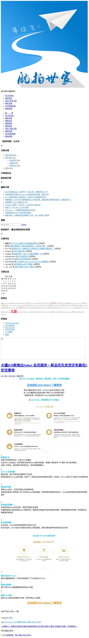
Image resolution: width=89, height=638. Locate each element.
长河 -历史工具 (11, 101)
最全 (22, 312)
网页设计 (13, 166)
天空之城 (7, 312)
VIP (14, 622)
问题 (30, 307)
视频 (58, 307)
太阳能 (11, 303)
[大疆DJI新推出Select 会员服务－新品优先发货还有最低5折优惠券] (43, 359)
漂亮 (27, 303)
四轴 (17, 303)
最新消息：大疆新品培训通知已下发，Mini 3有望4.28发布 (27, 215)
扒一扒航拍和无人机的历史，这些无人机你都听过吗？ (26, 197)
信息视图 (68, 303)
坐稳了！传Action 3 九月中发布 (17, 207)
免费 (28, 305)
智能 (78, 305)
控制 (64, 303)
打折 (53, 305)
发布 (50, 305)
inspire (72, 307)
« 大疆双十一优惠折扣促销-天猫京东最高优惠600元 (20, 626)
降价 (37, 312)
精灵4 (18, 312)
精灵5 (17, 307)
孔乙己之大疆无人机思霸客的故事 (24, 243)
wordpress (73, 303)
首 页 (9, 113)
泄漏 (62, 305)
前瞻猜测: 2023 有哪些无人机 (16, 202)
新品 (79, 312)
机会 (39, 303)
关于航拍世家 (10, 106)
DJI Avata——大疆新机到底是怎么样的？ (20, 210)
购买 (27, 307)
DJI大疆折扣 (10, 325)
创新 (41, 307)
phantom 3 (69, 312)
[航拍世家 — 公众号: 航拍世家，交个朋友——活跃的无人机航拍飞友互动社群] (44, 87)
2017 (46, 312)
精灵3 (24, 305)
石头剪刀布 (33, 312)
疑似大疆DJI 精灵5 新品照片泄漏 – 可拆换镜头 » (58, 626)
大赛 (39, 307)
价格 (53, 307)
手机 (57, 303)
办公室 (69, 305)
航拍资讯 (8, 123)
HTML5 (57, 305)
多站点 (23, 303)
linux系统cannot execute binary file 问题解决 (33, 262)
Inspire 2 (6, 303)
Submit (23, 224)
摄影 (32, 307)
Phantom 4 (3, 314)
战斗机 (83, 312)
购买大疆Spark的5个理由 (23, 264)
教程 (3, 312)
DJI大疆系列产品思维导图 (21, 259)
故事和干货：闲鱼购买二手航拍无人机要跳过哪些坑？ (32, 249)
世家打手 (19, 376)
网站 (6, 307)
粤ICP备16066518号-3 (23, 635)
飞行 (83, 307)
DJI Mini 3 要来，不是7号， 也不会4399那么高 (22, 205)
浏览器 (49, 307)
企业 (41, 305)
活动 (29, 303)
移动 (40, 312)
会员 (24, 622)
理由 (85, 303)
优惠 (73, 312)
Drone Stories (10, 328)
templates (35, 303)
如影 (24, 307)
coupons (11, 305)
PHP (86, 305)
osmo (83, 305)
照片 (44, 305)
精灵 (25, 312)
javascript (13, 307)
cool (43, 312)
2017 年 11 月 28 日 (8, 376)
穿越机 (76, 307)
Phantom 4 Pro (64, 307)
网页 (3, 305)
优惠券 (2, 307)
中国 (83, 303)
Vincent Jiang (10, 330)
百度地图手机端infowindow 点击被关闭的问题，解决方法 (27, 194)
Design (48, 303)
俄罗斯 (61, 303)
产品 (64, 312)
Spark (47, 305)
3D (48, 312)
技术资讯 (13, 160)
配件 (75, 305)
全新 (80, 305)
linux (69, 307)
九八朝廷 (8, 332)
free (85, 307)
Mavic (21, 305)
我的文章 (8, 103)
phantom (79, 303)
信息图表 (52, 312)
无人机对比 (9, 96)
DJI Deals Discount (12, 323)
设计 (35, 307)
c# (31, 303)
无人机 (53, 303)
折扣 (42, 303)
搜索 (14, 303)
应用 (9, 307)
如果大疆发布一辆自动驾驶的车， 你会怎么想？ (28, 246)
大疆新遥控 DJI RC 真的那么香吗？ (18, 213)
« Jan (3, 293)
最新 (59, 312)
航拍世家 (10, 635)
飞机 (18, 305)
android (45, 307)
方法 (76, 312)
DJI (21, 307)
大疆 (14, 311)
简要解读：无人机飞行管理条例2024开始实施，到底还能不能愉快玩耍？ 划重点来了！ (38, 200)
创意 (20, 303)
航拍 (7, 168)
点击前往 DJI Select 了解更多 (44, 385)
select (10, 622)
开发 (65, 305)
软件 (45, 303)
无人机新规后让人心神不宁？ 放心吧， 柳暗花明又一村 (26, 192)
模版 (80, 307)
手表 (56, 312)
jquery (28, 312)
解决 (55, 307)
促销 (7, 305)
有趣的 (12, 163)
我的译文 (8, 98)
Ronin (14, 305)
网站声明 (8, 109)
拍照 (72, 305)
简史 (62, 312)
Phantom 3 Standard (34, 305)
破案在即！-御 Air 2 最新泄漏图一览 (28, 254)
